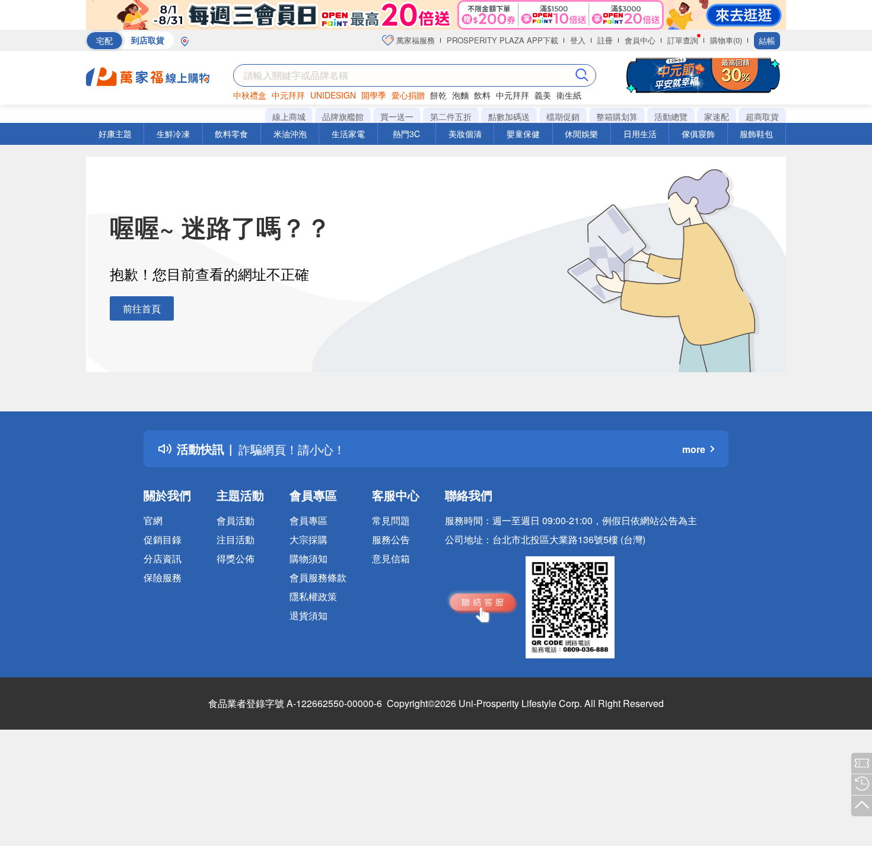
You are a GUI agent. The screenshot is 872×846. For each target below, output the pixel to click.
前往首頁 (142, 308)
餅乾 (438, 95)
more (693, 449)
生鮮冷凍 (173, 134)
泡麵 (460, 95)
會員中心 (640, 40)
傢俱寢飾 (698, 134)
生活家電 (348, 134)
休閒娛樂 (581, 134)
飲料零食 (231, 134)
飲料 (482, 95)
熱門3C (406, 134)
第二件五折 (451, 116)
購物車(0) (726, 40)
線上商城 (288, 116)
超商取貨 (762, 116)
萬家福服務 (414, 40)
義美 (542, 95)
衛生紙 (568, 95)
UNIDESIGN (333, 95)
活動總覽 (671, 116)
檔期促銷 (563, 116)
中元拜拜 (288, 95)
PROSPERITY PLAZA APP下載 (502, 40)
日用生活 (640, 134)
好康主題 (115, 134)
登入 (577, 40)
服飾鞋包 (756, 134)
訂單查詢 (682, 40)
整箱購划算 (617, 116)
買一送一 (396, 116)
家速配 (716, 116)
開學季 (373, 95)
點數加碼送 (509, 116)
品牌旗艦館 (343, 116)
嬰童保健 (523, 134)
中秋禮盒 (249, 95)
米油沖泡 (290, 134)
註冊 (605, 40)
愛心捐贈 (408, 95)
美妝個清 (465, 134)
